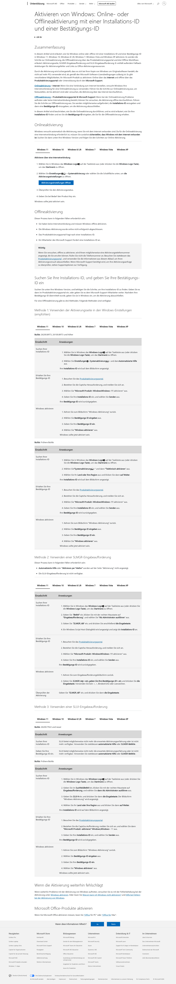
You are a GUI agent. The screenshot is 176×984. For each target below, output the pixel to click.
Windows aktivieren (59, 894)
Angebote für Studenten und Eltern (74, 964)
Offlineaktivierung (43, 97)
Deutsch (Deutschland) (20, 975)
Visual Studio (120, 966)
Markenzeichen (103, 979)
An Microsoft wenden (36, 979)
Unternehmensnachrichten (150, 945)
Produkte (71, 3)
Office (62, 3)
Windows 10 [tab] (58, 149)
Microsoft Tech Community (124, 950)
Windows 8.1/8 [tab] (74, 149)
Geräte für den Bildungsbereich (73, 941)
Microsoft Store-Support (44, 945)
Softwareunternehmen (123, 962)
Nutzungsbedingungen (88, 979)
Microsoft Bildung (68, 937)
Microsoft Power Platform (124, 958)
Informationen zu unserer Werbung (122, 979)
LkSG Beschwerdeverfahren (150, 958)
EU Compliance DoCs (143, 979)
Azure (90, 945)
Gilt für (39, 37)
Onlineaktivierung (43, 85)
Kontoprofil (40, 937)
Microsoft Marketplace (123, 954)
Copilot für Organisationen (17, 950)
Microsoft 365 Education (70, 950)
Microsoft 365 (52, 3)
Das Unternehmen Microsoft (151, 941)
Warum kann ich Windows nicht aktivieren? (102, 894)
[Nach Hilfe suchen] (158, 3)
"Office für (106, 914)
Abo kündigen (51, 979)
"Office (87, 914)
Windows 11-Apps (14, 966)
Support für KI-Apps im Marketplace (127, 945)
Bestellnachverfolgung (44, 954)
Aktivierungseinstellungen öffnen (56, 182)
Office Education (68, 954)
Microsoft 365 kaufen (107, 3)
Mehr (91, 3)
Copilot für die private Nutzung (18, 954)
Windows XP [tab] (122, 149)
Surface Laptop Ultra (15, 945)
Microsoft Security (93, 941)
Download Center (42, 941)
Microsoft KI (91, 937)
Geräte (81, 3)
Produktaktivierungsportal (50, 258)
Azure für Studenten (69, 968)
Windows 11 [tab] (42, 149)
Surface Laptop (13, 941)
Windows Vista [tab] (106, 149)
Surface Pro (12, 937)
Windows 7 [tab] (90, 149)
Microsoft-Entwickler (122, 937)
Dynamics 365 (92, 950)
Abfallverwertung (42, 958)
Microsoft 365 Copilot (95, 958)
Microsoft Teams (93, 962)
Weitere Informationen (44, 962)
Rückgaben (40, 950)
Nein (113, 924)
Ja (97, 924)
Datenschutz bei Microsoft (150, 950)
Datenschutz (73, 979)
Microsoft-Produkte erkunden (18, 962)
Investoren (145, 954)
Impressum (62, 979)
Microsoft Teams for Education (72, 945)
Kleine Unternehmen (94, 966)
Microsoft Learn (121, 941)
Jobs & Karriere (147, 937)
